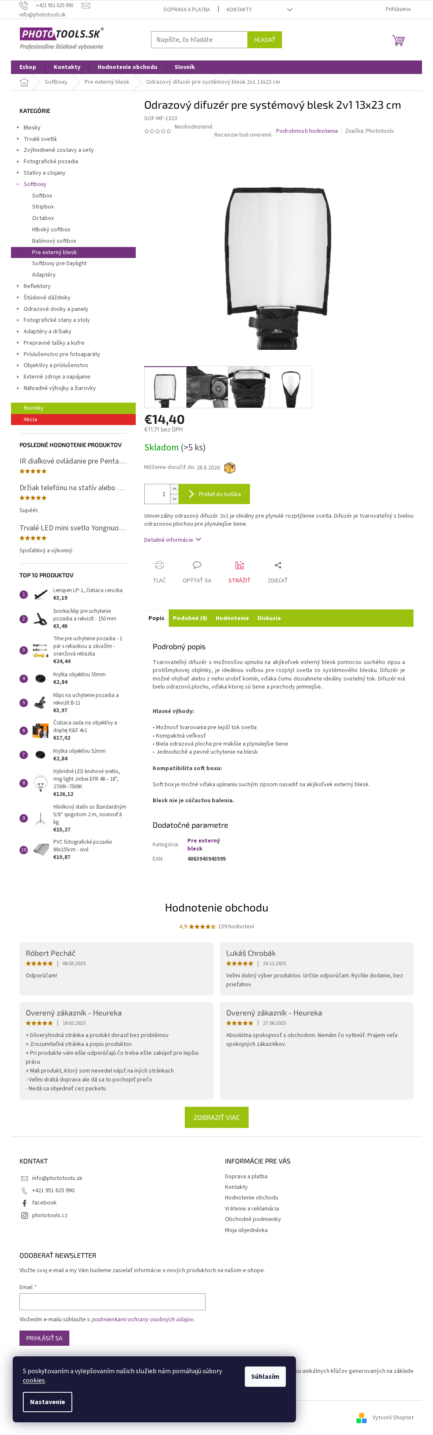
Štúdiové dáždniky (47, 298)
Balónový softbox (54, 241)
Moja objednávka (246, 1230)
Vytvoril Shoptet (393, 1417)
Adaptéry (44, 275)
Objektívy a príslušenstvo (56, 365)
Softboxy (35, 184)
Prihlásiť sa (44, 1338)
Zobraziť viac (217, 1117)
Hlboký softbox (51, 229)
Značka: (369, 131)
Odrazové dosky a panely (56, 309)
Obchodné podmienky (253, 1219)
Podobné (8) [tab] (190, 618)
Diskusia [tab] (269, 618)
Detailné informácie (168, 540)
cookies (34, 1380)
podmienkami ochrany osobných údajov (142, 1319)
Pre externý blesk (54, 252)
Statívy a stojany (45, 173)
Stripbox (43, 207)
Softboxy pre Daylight (59, 263)
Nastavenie (47, 1402)
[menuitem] (28, 67)
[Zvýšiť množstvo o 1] (174, 489)
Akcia (30, 419)
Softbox (42, 196)
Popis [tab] (156, 618)
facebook (44, 1203)
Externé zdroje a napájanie (57, 377)
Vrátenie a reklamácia (252, 1209)
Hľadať (264, 39)
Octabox (43, 218)
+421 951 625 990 (53, 1190)
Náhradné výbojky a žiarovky (60, 388)
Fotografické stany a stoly (57, 320)
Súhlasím (265, 1376)
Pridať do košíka (220, 493)
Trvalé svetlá (40, 139)
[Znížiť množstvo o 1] (174, 499)
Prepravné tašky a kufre (54, 343)
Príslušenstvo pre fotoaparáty (62, 354)
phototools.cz (50, 1215)
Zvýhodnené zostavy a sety (59, 150)
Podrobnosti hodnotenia (307, 131)
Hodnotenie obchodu (217, 907)
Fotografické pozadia (51, 161)
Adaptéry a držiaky (47, 331)
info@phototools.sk (57, 1178)
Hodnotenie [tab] (232, 618)
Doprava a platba (187, 10)
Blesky (32, 127)
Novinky (34, 408)
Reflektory (37, 286)
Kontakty (239, 10)
